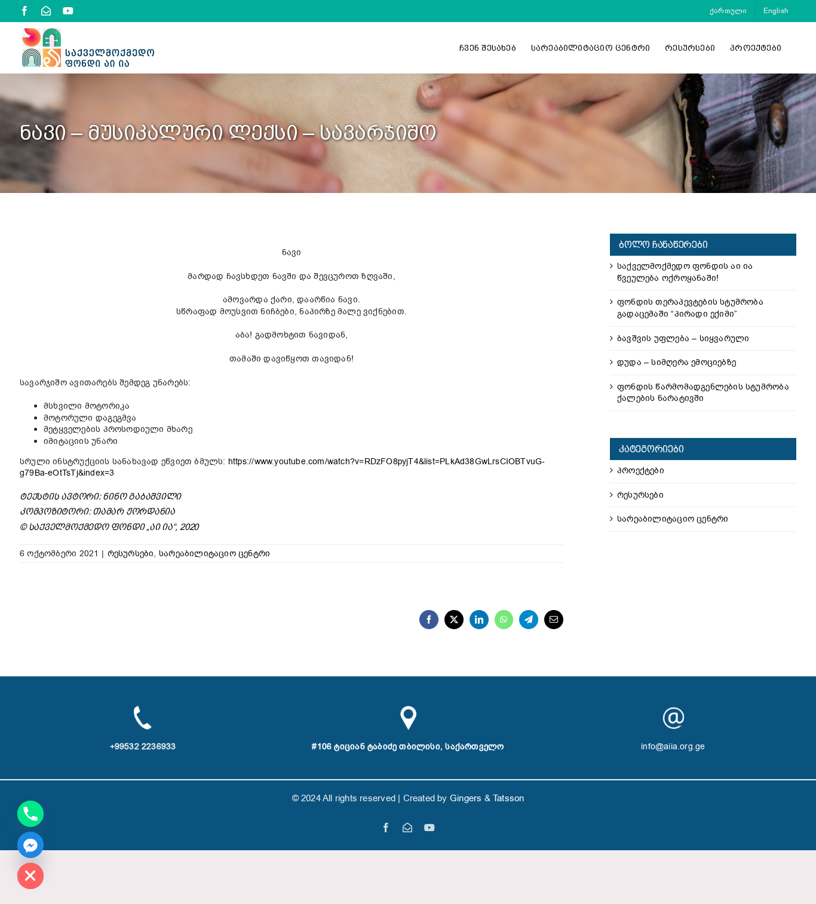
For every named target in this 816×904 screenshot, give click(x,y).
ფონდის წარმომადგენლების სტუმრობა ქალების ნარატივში (703, 392)
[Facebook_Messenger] (30, 845)
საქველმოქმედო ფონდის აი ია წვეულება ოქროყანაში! (685, 272)
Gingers (467, 798)
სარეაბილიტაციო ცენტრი (214, 553)
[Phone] (30, 814)
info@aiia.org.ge (673, 746)
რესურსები (131, 553)
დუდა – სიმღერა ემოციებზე (676, 362)
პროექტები (640, 470)
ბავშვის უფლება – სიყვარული (683, 338)
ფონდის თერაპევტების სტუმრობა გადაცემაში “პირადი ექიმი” (690, 308)
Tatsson (508, 798)
